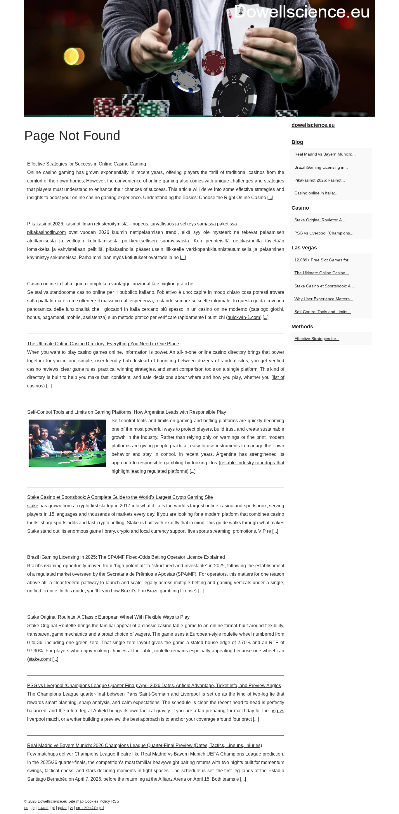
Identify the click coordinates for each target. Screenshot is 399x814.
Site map (76, 801)
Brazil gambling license (171, 590)
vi (71, 808)
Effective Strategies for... (316, 338)
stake (32, 505)
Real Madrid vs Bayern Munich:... (325, 154)
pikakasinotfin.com (46, 232)
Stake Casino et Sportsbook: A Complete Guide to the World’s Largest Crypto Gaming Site (120, 497)
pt (53, 808)
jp (33, 808)
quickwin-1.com (244, 317)
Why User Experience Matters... (323, 298)
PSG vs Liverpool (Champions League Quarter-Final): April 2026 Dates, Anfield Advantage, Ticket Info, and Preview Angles (154, 685)
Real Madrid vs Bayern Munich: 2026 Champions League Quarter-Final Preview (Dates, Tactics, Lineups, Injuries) (144, 745)
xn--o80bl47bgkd (90, 808)
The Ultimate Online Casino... (321, 272)
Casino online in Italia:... (316, 193)
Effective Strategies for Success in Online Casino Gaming (86, 163)
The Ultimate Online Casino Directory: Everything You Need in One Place (103, 343)
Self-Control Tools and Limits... (322, 311)
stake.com (39, 659)
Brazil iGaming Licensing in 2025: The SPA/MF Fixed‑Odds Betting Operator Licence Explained (126, 557)
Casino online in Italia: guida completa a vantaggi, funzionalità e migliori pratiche (110, 283)
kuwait (43, 808)
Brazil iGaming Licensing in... (321, 167)
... (270, 197)
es (26, 808)
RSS (115, 801)
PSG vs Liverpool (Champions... (323, 233)
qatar (62, 808)
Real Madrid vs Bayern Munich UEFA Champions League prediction (212, 753)
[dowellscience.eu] (199, 58)
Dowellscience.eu (52, 801)
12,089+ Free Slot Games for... (323, 260)
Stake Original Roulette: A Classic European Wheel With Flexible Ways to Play (108, 617)
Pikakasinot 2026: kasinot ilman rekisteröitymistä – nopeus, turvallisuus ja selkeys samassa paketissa (132, 223)
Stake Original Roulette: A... (319, 220)
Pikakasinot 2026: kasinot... (319, 180)
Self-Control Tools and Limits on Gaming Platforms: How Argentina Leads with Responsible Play (126, 412)
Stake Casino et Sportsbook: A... (324, 286)
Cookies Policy (97, 801)
